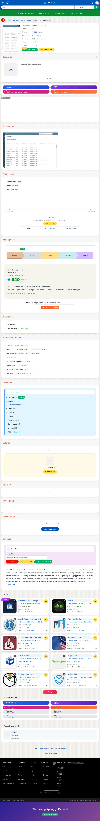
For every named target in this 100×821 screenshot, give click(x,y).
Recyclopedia (73, 656)
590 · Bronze (82, 685)
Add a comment (41, 39)
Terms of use (6, 800)
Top (31, 771)
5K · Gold (81, 648)
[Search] (96, 7)
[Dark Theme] (92, 3)
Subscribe (17, 432)
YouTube (46, 767)
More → (51, 692)
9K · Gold (31, 648)
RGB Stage (71, 601)
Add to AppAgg (51, 753)
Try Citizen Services (75, 619)
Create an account (50, 814)
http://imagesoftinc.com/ (25, 373)
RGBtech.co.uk (91, 603)
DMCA (23, 800)
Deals (32, 775)
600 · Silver (32, 667)
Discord (46, 783)
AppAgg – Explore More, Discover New (86, 800)
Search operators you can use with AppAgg (51, 748)
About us (5, 771)
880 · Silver (81, 630)
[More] (47, 612)
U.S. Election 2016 (74, 637)
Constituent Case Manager (28, 601)
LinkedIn (46, 771)
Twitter (45, 779)
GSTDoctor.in (41, 640)
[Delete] (18, 726)
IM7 (38, 677)
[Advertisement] (50, 109)
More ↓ (50, 78)
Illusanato (40, 603)
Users (20, 767)
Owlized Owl (72, 674)
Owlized (89, 677)
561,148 (79, 13)
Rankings (21, 779)
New (32, 767)
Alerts (34, 779)
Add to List (48, 50)
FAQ (3, 767)
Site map (5, 779)
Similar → (9, 87)
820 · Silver (81, 667)
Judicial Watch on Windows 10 (29, 619)
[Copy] (96, 57)
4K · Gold (31, 630)
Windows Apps (15, 404)
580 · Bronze (32, 685)
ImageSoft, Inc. (13, 392)
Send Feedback (8, 783)
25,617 (63, 13)
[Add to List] (46, 601)
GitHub (45, 775)
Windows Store (29, 50)
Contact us (6, 775)
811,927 (48, 13)
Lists (19, 771)
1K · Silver (31, 612)
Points (20, 775)
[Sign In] (97, 3)
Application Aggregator (75, 762)
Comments (22, 783)
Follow (22, 397)
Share (12, 562)
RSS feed (11, 584)
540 (38, 32)
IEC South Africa (24, 656)
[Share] (3, 20)
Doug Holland (91, 640)
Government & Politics (26, 603)
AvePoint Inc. (91, 622)
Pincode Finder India (25, 674)
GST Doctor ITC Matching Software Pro (30, 637)
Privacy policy (16, 800)
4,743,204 (29, 13)
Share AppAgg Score (50, 307)
